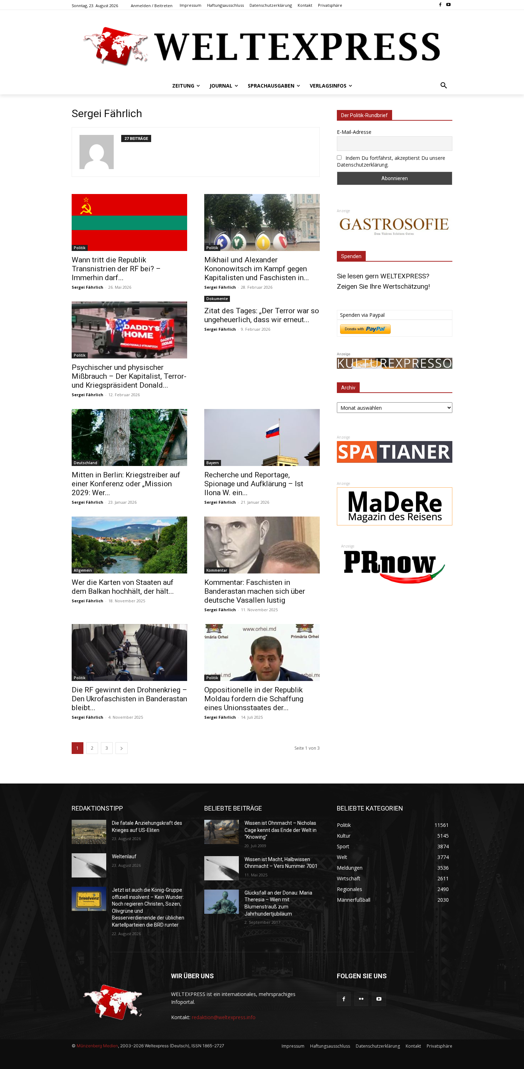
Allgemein (83, 570)
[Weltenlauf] (89, 865)
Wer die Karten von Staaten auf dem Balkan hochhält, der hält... (123, 587)
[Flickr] (361, 999)
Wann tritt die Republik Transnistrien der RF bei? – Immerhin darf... (116, 269)
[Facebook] (440, 5)
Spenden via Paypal (362, 314)
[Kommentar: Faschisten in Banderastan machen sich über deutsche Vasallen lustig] (262, 545)
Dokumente (217, 298)
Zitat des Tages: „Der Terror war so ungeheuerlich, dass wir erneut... (261, 315)
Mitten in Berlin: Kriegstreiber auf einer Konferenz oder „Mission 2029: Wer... (126, 484)
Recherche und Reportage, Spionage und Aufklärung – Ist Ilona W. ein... (253, 484)
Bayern (212, 462)
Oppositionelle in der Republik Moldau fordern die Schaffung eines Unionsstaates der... (253, 699)
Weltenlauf (124, 856)
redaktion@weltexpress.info (224, 1017)
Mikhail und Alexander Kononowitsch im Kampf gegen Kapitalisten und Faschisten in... (256, 269)
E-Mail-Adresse (354, 132)
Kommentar (216, 570)
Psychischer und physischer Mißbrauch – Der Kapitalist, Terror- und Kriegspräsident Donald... (129, 376)
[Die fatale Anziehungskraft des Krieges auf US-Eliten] (89, 832)
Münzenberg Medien (97, 1045)
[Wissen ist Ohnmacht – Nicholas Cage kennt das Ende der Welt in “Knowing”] (221, 832)
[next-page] (121, 748)
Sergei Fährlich (87, 287)
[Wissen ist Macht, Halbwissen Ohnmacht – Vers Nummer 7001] (221, 868)
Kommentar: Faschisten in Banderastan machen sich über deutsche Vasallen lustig (254, 591)
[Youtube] (448, 5)
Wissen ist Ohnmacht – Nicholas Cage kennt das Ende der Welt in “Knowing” (281, 830)
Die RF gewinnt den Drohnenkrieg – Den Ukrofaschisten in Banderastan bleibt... (129, 699)
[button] (443, 85)
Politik (80, 247)
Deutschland (85, 462)
